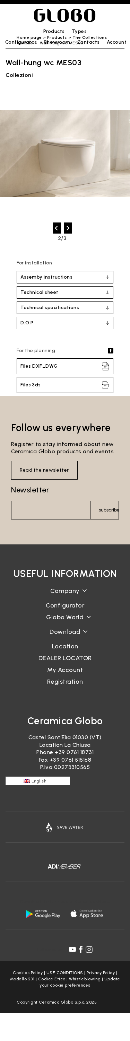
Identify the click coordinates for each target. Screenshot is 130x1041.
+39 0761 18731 (74, 752)
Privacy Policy (101, 972)
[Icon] (65, 827)
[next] (68, 228)
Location (65, 646)
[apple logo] (87, 914)
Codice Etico (52, 979)
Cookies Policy (28, 972)
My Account (65, 670)
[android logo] (43, 914)
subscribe (109, 510)
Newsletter (30, 490)
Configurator (65, 605)
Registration (65, 681)
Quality (65, 622)
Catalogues (65, 637)
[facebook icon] (80, 949)
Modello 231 (22, 979)
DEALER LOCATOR (65, 658)
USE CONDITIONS (64, 972)
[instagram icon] (89, 949)
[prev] (57, 228)
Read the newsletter (44, 470)
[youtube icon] (72, 949)
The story (65, 596)
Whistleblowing (85, 979)
